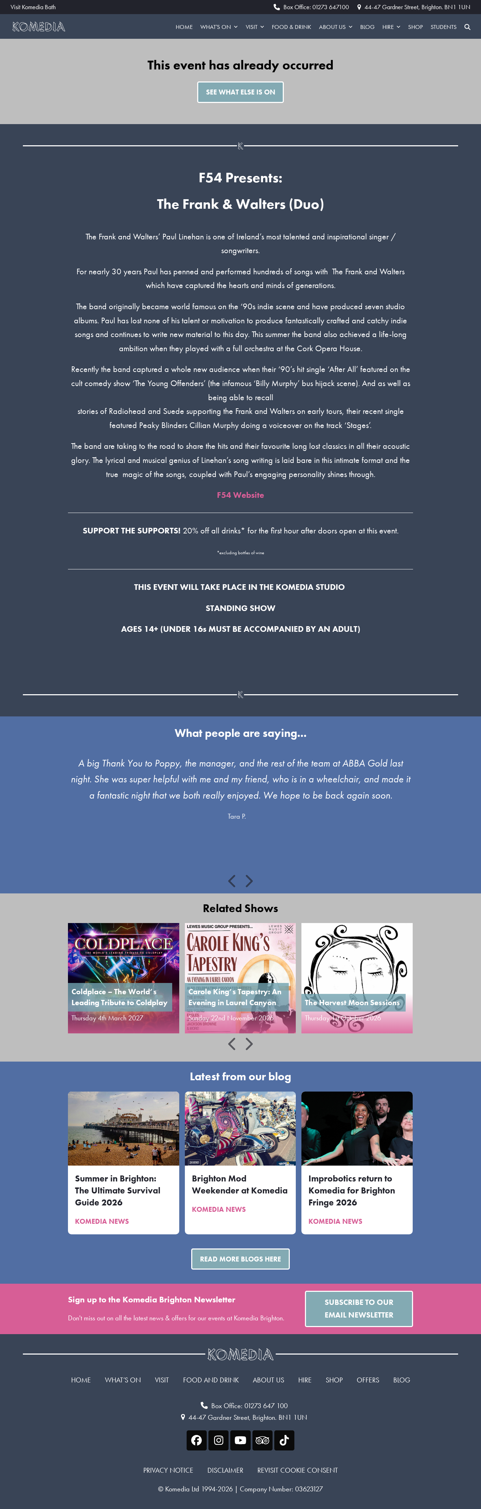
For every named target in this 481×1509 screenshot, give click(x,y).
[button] (467, 26)
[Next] (248, 881)
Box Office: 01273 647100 (316, 7)
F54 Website (240, 494)
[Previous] (232, 881)
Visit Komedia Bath (33, 7)
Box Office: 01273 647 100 (249, 1405)
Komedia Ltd (182, 1488)
